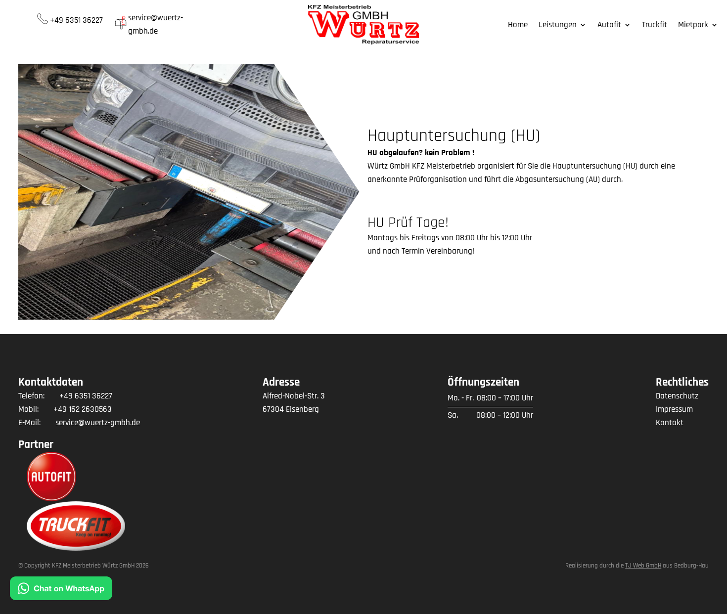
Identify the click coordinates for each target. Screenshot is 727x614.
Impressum (674, 409)
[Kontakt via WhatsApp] (61, 590)
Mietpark (693, 25)
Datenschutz (677, 396)
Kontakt (669, 422)
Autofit (609, 25)
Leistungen (558, 25)
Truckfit (654, 25)
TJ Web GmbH (643, 565)
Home (518, 25)
